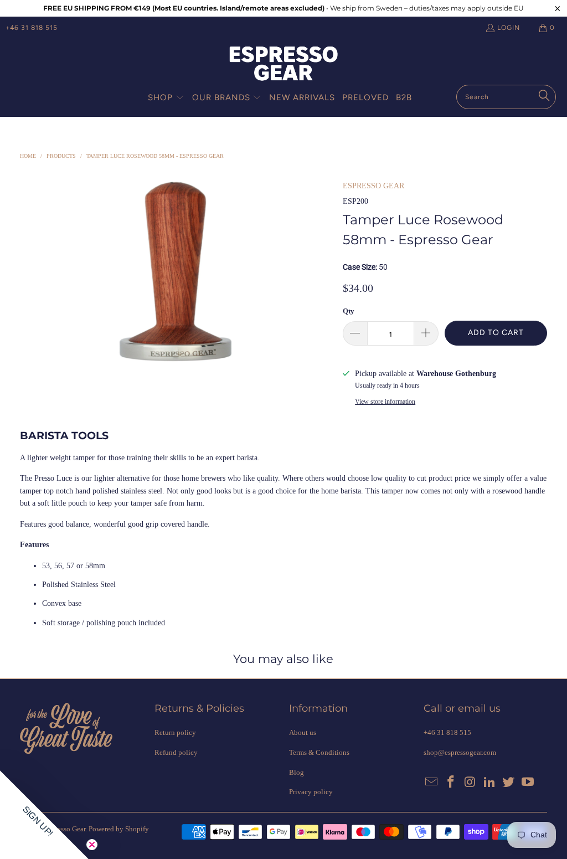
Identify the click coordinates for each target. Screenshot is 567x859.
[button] (166, 98)
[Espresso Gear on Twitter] (509, 782)
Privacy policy (311, 792)
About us (302, 732)
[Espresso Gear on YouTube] (528, 782)
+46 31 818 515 (32, 28)
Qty (348, 311)
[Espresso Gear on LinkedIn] (489, 782)
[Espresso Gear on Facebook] (451, 782)
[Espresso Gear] (283, 64)
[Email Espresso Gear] (432, 782)
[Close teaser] (91, 844)
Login (508, 28)
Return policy (175, 732)
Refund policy (176, 752)
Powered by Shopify (119, 829)
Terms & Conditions (319, 752)
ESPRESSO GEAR (373, 186)
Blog (296, 772)
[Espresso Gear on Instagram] (470, 782)
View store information (385, 401)
